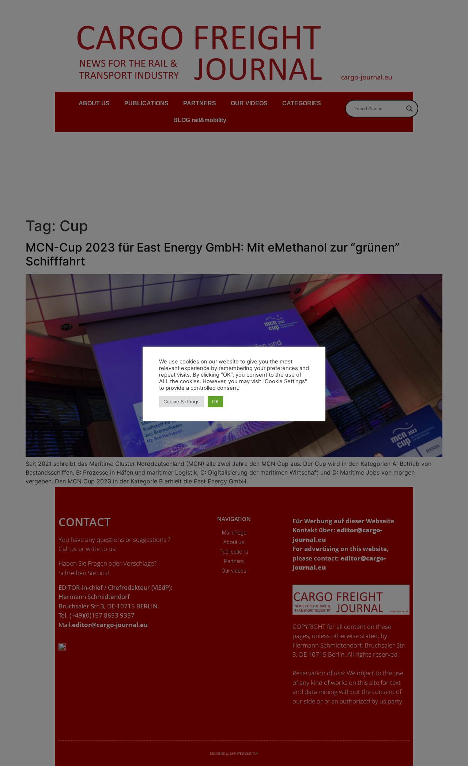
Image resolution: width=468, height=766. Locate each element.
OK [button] (215, 401)
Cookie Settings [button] (181, 401)
